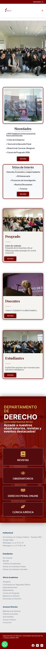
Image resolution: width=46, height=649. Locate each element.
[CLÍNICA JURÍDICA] (23, 506)
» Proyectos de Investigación (23, 180)
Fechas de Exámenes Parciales (15, 569)
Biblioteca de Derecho (12, 611)
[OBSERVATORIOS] (23, 473)
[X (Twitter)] (37, 645)
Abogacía (6, 582)
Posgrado (12, 236)
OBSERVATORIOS (23, 478)
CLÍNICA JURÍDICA (23, 512)
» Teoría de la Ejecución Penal (18, 144)
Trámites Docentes (10, 614)
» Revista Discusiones (23, 184)
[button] (6, 104)
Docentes (12, 301)
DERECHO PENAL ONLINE (23, 495)
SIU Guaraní (7, 558)
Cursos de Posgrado (11, 593)
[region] (23, 105)
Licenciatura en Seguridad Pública (16, 585)
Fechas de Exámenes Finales (14, 566)
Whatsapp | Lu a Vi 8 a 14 (13, 543)
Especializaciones (10, 587)
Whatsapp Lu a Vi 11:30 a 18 (14, 545)
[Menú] (42, 10)
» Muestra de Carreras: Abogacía (20, 148)
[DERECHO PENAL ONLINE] (23, 490)
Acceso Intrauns (9, 620)
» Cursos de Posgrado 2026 (18, 152)
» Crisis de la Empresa (15, 140)
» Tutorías (23, 189)
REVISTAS (23, 460)
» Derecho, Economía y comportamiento (23, 172)
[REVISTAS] (23, 454)
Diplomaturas (8, 590)
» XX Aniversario (23, 176)
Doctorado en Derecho (12, 599)
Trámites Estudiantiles (12, 564)
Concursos (7, 622)
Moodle (6, 561)
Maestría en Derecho (11, 596)
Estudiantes (14, 358)
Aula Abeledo (8, 617)
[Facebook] (33, 645)
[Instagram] (41, 645)
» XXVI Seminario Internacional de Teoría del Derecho (20, 134)
